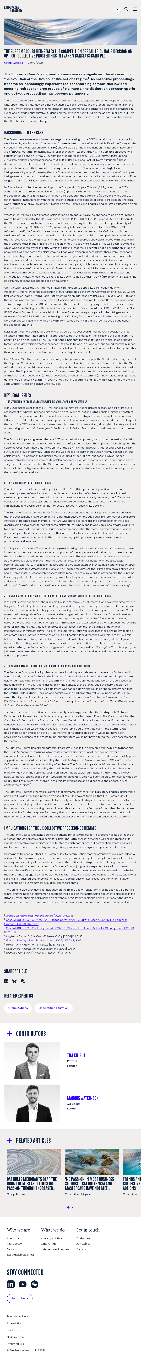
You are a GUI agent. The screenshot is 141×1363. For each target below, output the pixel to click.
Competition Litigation (54, 1008)
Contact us (83, 1238)
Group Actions (13, 62)
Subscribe (18, 1298)
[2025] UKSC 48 (40, 940)
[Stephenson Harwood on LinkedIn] (11, 1284)
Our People (14, 1243)
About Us (13, 1238)
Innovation (48, 1243)
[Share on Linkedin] (6, 981)
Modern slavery (15, 1336)
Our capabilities (51, 1238)
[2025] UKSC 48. (40, 916)
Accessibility (14, 1323)
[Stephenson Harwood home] (13, 9)
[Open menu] (135, 9)
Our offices (83, 1243)
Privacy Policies (15, 1343)
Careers (81, 1249)
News (10, 1249)
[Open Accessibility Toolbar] (117, 9)
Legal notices (14, 1330)
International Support (55, 1249)
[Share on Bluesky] (14, 981)
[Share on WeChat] (23, 981)
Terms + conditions (17, 1316)
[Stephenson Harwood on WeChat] (34, 1284)
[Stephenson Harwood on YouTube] (22, 1284)
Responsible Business (21, 1254)
